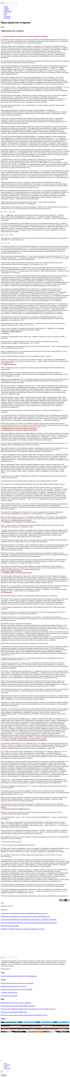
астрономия (28, 976)
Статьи (6, 8)
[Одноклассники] (63, 900)
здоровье (12, 976)
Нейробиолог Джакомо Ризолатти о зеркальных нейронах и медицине (23, 929)
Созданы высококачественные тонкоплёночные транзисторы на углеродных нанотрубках (29, 919)
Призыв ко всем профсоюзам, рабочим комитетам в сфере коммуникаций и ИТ (25, 916)
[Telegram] (68, 900)
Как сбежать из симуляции (9, 995)
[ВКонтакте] (60, 900)
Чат (5, 14)
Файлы (6, 10)
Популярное (8, 11)
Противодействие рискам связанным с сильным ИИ (17, 983)
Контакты (7, 16)
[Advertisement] (35, 944)
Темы (2, 972)
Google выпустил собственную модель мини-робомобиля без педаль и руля (24, 913)
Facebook (7, 18)
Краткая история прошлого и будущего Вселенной (16, 989)
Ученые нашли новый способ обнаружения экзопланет (18, 1006)
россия (34, 976)
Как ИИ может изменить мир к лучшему (13, 986)
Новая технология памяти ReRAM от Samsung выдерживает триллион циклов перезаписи (29, 922)
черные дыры (5, 976)
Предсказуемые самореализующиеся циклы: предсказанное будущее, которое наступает (28, 1009)
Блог (5, 13)
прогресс (22, 976)
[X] (66, 900)
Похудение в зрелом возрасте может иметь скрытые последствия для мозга (24, 1015)
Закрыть (3, 1075)
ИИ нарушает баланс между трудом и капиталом (16, 1002)
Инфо (6, 6)
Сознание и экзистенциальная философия (14, 1012)
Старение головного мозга (9, 992)
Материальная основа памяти (10, 926)
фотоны (17, 976)
